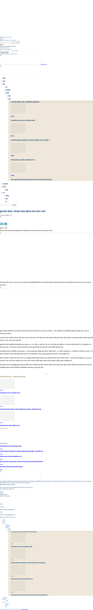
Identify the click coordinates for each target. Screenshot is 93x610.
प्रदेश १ (20, 102)
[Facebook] (1, 222)
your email (15, 50)
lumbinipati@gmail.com (9, 509)
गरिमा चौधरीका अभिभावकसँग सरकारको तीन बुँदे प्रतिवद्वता (11, 466)
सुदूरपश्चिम (37, 102)
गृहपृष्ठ (4, 78)
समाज (4, 81)
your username (16, 41)
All (11, 102)
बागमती (27, 102)
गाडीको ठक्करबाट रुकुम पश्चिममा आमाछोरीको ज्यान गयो (23, 160)
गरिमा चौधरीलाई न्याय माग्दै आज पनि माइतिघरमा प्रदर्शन (23, 120)
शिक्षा (4, 84)
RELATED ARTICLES (5, 376)
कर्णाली (13, 102)
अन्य (4, 192)
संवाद (6, 198)
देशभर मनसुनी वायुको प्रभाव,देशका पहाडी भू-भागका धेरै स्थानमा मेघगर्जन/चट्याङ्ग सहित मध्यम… (32, 179)
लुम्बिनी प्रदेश (32, 102)
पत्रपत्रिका (8, 90)
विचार (9, 96)
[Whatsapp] (3, 222)
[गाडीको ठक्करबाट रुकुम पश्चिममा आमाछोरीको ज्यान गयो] (18, 152)
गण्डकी (16, 102)
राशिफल (7, 195)
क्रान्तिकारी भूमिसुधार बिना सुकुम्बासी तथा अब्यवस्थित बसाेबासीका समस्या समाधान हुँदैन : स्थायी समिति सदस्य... (22, 451)
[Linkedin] (6, 222)
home (12, 116)
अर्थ (6, 87)
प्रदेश (9, 99)
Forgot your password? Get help (8, 46)
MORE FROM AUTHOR (19, 376)
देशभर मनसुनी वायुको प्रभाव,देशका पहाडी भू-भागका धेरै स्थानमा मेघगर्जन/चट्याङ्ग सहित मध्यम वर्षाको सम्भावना (21, 461)
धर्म (6, 201)
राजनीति (7, 93)
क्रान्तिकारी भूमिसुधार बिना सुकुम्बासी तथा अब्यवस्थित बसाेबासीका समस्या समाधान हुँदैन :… (31, 140)
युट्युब (6, 189)
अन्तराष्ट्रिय (5, 183)
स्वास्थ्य (4, 186)
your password (16, 43)
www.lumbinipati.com (9, 514)
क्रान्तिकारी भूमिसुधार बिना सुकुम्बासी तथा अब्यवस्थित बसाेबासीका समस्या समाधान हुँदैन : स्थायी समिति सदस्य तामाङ (20, 409)
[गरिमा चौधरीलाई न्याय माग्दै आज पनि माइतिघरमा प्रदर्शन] (18, 113)
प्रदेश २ (24, 102)
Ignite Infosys (24, 609)
